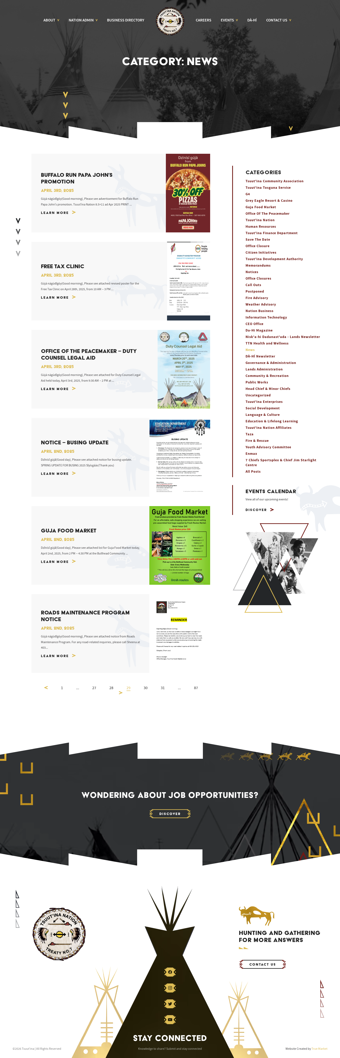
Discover (256, 510)
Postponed (255, 291)
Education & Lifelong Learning (272, 421)
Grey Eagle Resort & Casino (269, 200)
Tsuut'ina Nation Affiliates (269, 427)
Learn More (55, 213)
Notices (252, 272)
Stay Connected (170, 1038)
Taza (250, 434)
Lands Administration (264, 369)
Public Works (257, 382)
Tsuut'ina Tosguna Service (268, 187)
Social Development (263, 408)
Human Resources (261, 226)
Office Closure (258, 246)
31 (163, 688)
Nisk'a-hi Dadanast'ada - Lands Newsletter (283, 336)
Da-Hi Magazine (259, 330)
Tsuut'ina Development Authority (274, 259)
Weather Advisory (261, 304)
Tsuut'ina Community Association (275, 181)
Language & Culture (263, 414)
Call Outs (253, 285)
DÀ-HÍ (252, 20)
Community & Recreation (267, 375)
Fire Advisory (257, 298)
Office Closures (258, 278)
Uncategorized (258, 395)
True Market (319, 1049)
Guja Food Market (261, 207)
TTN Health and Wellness (267, 343)
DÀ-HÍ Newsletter (260, 356)
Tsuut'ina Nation (260, 220)
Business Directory (125, 20)
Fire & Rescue (257, 440)
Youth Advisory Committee (268, 447)
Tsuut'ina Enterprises (264, 401)
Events (227, 20)
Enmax (251, 453)
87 (196, 688)
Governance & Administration (271, 362)
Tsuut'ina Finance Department (272, 233)
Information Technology (266, 317)
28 (111, 688)
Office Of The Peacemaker (268, 213)
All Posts (253, 471)
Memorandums (258, 265)
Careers (203, 20)
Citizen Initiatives (261, 252)
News (250, 349)
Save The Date (258, 239)
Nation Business (259, 310)
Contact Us (276, 20)
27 (94, 688)
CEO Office (254, 323)
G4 (248, 194)
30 (146, 688)
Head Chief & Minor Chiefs (268, 388)
